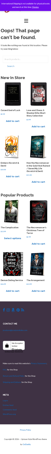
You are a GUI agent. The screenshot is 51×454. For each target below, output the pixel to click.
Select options (12, 238)
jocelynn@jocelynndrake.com (15, 330)
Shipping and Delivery (12, 382)
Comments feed (10, 409)
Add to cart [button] (12, 121)
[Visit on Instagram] (8, 310)
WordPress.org (9, 414)
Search (10, 66)
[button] (26, 21)
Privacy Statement (39, 363)
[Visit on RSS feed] (22, 310)
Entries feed (8, 405)
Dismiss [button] (35, 7)
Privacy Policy (25, 430)
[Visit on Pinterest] (18, 310)
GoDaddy (27, 444)
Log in (5, 400)
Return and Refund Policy (13, 376)
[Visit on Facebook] (4, 310)
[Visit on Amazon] (13, 310)
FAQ (5, 369)
